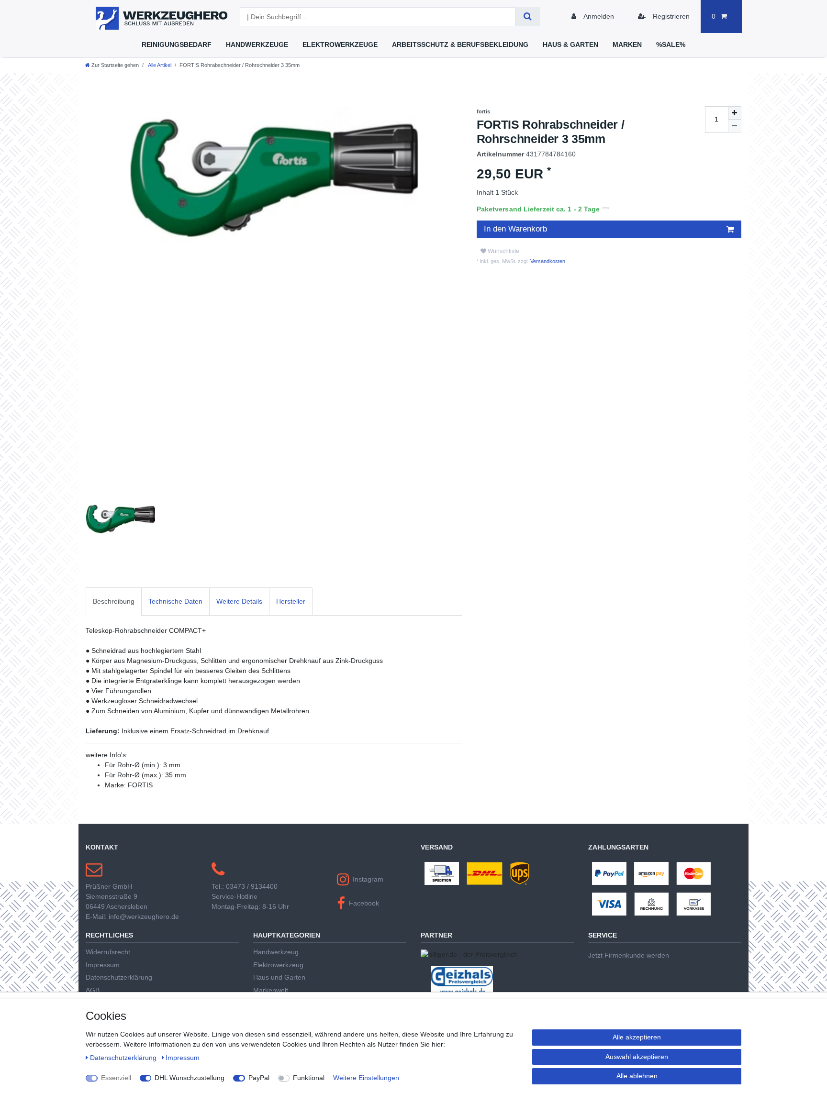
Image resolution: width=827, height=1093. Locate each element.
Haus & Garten (570, 44)
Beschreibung (113, 601)
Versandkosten (547, 261)
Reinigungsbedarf (177, 44)
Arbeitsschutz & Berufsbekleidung (460, 44)
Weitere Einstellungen (366, 1078)
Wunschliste (502, 251)
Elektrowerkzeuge (340, 44)
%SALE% (670, 44)
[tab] (114, 601)
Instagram (368, 879)
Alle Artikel (159, 65)
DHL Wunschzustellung (189, 1078)
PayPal (258, 1078)
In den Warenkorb (515, 228)
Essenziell (116, 1078)
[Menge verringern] (734, 126)
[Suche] (527, 16)
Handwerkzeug (276, 952)
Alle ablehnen (637, 1076)
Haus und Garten (279, 977)
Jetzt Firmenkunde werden (628, 955)
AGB (93, 990)
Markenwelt (270, 990)
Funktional (308, 1078)
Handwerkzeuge (257, 44)
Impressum (103, 965)
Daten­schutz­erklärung (124, 1057)
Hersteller (290, 601)
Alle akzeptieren (637, 1037)
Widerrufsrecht (108, 952)
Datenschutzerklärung (119, 977)
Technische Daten (175, 601)
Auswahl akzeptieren (636, 1056)
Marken (627, 44)
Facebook (364, 903)
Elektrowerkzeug (278, 965)
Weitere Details (239, 601)
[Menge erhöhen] (734, 113)
